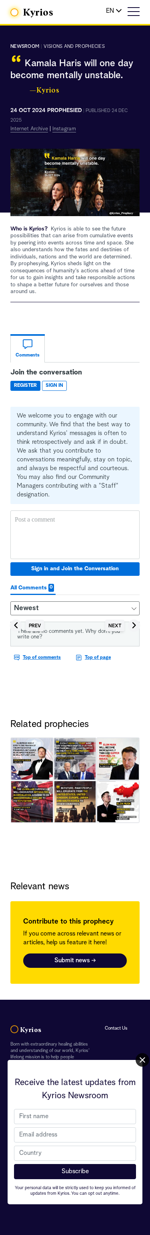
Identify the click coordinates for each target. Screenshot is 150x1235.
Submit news (75, 960)
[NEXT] (123, 619)
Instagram (64, 129)
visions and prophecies (74, 46)
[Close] (142, 1060)
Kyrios (38, 13)
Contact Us (116, 1028)
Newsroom (24, 46)
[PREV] (27, 619)
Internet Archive (29, 129)
